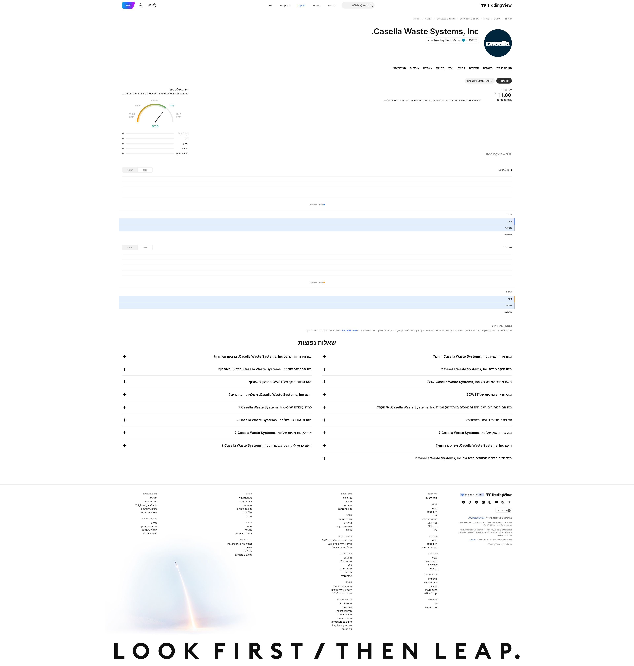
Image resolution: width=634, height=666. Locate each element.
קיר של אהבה (245, 501)
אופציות (434, 586)
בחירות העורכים (244, 533)
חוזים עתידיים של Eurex (340, 543)
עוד (270, 5)
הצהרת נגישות (345, 618)
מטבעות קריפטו (430, 519)
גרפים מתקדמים (149, 508)
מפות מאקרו (431, 589)
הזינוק (349, 529)
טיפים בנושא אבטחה (341, 621)
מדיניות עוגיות (345, 614)
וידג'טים (153, 497)
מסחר (249, 526)
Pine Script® (431, 593)
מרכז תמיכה (346, 568)
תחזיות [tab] (440, 68)
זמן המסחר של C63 (342, 593)
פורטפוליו (433, 578)
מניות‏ (435, 508)
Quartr (473, 539)
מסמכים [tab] (474, 68)
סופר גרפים (432, 497)
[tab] (504, 81)
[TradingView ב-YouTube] (496, 502)
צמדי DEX (432, 526)
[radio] (145, 170)
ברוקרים (285, 5)
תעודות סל (432, 511)
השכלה (248, 529)
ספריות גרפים (150, 501)
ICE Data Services (477, 518)
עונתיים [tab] (427, 68)
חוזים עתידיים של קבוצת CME (337, 540)
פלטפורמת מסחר (148, 512)
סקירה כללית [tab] (504, 68)
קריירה (348, 572)
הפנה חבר (247, 505)
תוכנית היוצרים (244, 508)
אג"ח (435, 515)
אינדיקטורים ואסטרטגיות (240, 543)
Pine (435, 529)
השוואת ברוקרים (344, 526)
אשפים (248, 547)
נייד (436, 603)
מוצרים (332, 5)
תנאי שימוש (346, 603)
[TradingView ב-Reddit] (463, 502)
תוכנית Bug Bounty (342, 625)
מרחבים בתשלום (243, 554)
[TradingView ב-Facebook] (503, 502)
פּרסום (154, 522)
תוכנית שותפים (149, 529)
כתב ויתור (347, 607)
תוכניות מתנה (345, 508)
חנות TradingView (342, 586)
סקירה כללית (345, 519)
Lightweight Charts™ (146, 505)
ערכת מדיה (346, 575)
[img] (432, 40)
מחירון (349, 501)
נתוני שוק (347, 505)
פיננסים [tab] (488, 68)
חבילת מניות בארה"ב (341, 547)
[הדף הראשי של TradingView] (496, 5)
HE (149, 5)
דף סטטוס (347, 629)
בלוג (350, 564)
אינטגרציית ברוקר (148, 526)
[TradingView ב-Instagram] (489, 502)
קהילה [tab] (461, 68)
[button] (325, 5)
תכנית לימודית (150, 533)
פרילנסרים (247, 551)
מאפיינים (347, 497)
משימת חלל (346, 561)
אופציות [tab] (414, 68)
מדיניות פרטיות (344, 610)
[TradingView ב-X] (509, 502)
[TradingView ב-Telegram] (476, 502)
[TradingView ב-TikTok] (470, 502)
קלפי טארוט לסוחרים (341, 589)
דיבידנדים (433, 564)
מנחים (249, 516)
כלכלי (435, 557)
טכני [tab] (451, 68)
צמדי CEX (432, 522)
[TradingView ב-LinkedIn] (483, 502)
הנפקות (434, 568)
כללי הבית (247, 512)
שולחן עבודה (431, 607)
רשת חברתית (245, 497)
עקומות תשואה (430, 582)
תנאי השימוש (349, 330)
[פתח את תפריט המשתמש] (140, 5)
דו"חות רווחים (431, 561)
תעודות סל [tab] (399, 68)
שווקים (301, 5)
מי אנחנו (348, 557)
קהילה (316, 5)
